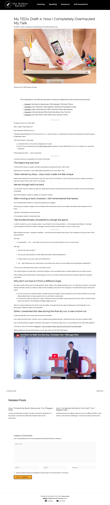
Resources (65, 4)
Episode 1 (27, 104)
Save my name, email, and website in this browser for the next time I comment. (42, 473)
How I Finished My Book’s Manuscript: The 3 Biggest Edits (30, 409)
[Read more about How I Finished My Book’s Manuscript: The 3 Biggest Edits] (28, 405)
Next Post (101, 391)
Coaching (41, 4)
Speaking (53, 4)
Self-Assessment (81, 4)
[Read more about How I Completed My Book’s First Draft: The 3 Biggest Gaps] (76, 405)
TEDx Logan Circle (45, 146)
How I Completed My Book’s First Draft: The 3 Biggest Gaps (75, 409)
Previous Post (10, 391)
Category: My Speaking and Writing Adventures (41, 27)
